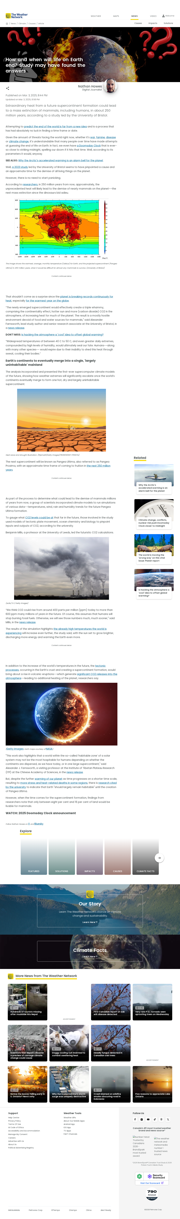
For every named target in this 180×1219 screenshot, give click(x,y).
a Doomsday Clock (89, 145)
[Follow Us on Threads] (161, 1119)
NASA (49, 749)
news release (16, 328)
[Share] (7, 88)
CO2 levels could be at (39, 517)
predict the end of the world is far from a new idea (55, 126)
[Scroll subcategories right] (159, 858)
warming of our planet (48, 779)
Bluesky (38, 824)
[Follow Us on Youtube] (148, 1119)
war (92, 137)
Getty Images (15, 749)
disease (111, 137)
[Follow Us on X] (168, 1119)
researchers (30, 184)
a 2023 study (20, 167)
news (13, 23)
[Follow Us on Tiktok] (155, 1119)
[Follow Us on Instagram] (141, 1119)
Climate (22, 23)
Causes (32, 23)
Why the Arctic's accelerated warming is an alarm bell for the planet (60, 160)
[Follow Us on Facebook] (135, 1119)
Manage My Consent (17, 1134)
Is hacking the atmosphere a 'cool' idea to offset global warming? (62, 334)
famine (100, 137)
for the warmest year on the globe (47, 301)
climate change (19, 141)
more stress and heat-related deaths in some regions (53, 783)
